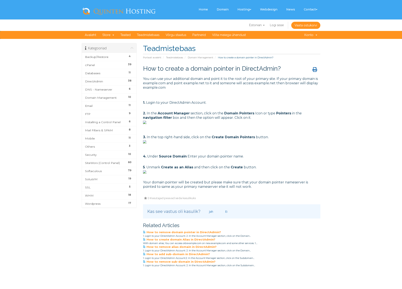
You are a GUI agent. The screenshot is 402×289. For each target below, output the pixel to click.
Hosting (243, 9)
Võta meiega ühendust (229, 35)
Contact (310, 9)
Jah (210, 212)
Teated (125, 35)
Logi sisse (277, 25)
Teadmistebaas (148, 35)
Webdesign (268, 9)
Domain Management (200, 57)
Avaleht (90, 35)
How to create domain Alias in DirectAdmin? (180, 239)
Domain (223, 9)
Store (107, 35)
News (290, 9)
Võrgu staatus (176, 35)
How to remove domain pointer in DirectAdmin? (183, 232)
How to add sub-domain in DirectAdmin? (178, 254)
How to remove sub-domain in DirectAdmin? (180, 261)
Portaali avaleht (152, 57)
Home (203, 9)
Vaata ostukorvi (306, 25)
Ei (225, 212)
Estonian (256, 25)
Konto (309, 35)
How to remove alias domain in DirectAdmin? (181, 246)
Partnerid (199, 35)
